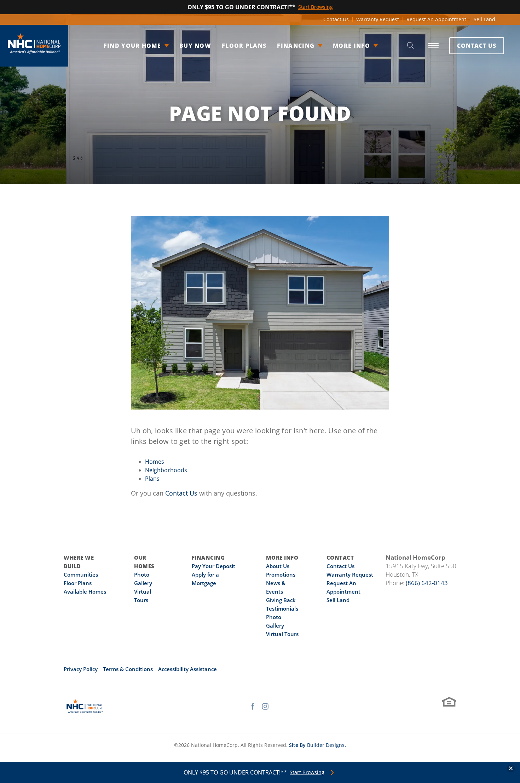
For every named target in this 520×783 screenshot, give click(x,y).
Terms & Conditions (128, 669)
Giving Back (281, 600)
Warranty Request (377, 19)
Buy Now (195, 46)
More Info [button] (351, 46)
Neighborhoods (166, 470)
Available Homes (85, 591)
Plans (152, 478)
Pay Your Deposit (213, 566)
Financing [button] (295, 46)
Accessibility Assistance (187, 669)
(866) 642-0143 (427, 583)
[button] (410, 45)
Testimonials (282, 608)
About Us (277, 566)
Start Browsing (307, 772)
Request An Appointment (436, 19)
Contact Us (336, 19)
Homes (154, 461)
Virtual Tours (282, 634)
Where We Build (79, 562)
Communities (81, 574)
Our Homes (144, 562)
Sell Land (484, 19)
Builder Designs (326, 745)
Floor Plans (244, 46)
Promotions (280, 574)
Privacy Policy (81, 669)
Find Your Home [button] (132, 46)
